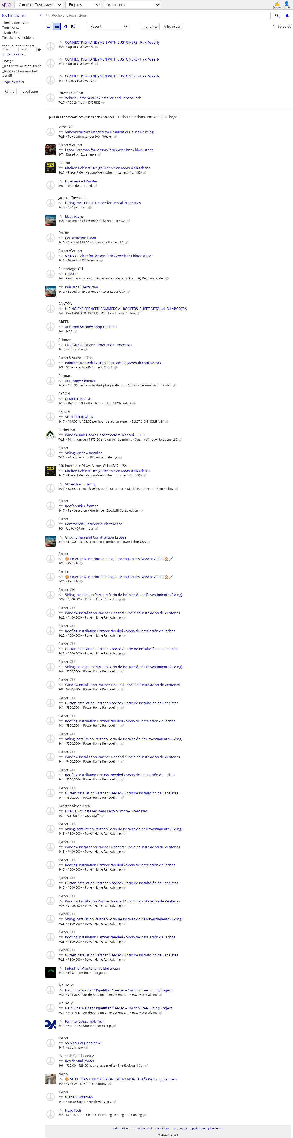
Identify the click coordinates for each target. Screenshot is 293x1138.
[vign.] (57, 26)
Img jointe (12, 27)
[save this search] (287, 15)
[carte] (73, 26)
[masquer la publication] (97, 47)
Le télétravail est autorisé (23, 66)
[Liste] (49, 26)
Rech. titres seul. (17, 23)
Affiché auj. (13, 33)
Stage (9, 61)
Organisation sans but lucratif (19, 73)
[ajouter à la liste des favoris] (60, 42)
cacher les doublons (19, 38)
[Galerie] (65, 26)
